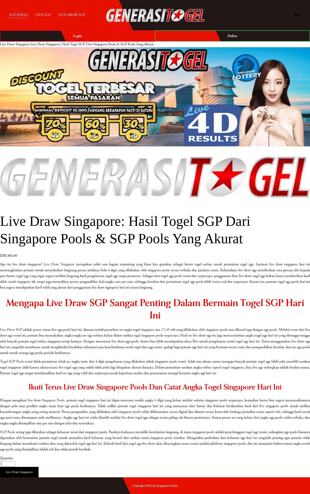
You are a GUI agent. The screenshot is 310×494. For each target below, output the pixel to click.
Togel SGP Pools (12, 361)
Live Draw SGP (11, 329)
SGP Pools (7, 432)
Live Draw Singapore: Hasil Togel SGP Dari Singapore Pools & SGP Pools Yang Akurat (92, 44)
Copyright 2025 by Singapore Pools (155, 485)
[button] (19, 472)
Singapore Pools (53, 400)
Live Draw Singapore (15, 44)
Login (77, 36)
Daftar (232, 36)
